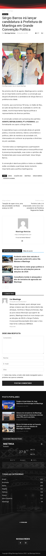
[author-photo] (23, 228)
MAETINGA (28, 176)
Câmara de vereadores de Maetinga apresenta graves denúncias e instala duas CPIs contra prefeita (29, 415)
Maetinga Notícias (10, 33)
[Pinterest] (14, 38)
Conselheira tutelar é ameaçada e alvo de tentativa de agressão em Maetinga (28, 279)
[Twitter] (9, 38)
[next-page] (7, 287)
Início (3, 11)
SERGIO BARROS (37, 176)
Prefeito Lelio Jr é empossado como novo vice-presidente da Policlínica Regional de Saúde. (33, 207)
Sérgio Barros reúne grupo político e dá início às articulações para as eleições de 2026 (29, 269)
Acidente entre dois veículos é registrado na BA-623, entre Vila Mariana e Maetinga (27, 258)
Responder (13, 326)
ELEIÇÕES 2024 (18, 176)
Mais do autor (28, 251)
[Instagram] (23, 241)
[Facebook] (4, 38)
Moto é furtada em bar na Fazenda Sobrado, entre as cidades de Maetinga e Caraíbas (28, 426)
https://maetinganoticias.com (23, 234)
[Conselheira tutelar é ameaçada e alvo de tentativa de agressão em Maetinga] (7, 279)
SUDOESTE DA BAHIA (9, 178)
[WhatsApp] (19, 38)
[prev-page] (3, 287)
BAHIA (10, 176)
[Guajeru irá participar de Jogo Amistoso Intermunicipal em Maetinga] (8, 404)
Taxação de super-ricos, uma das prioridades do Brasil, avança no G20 (12, 206)
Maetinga (10, 11)
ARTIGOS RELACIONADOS (12, 251)
